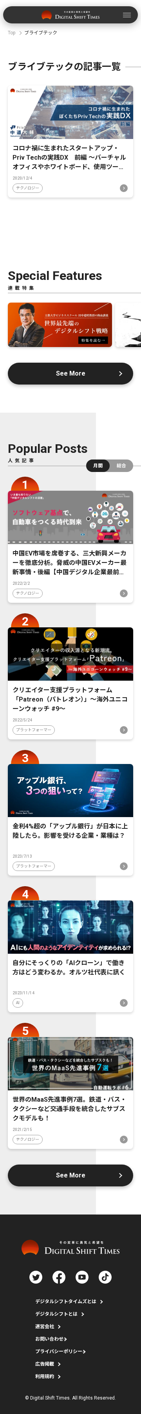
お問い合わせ (49, 1339)
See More (70, 373)
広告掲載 (44, 1364)
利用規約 (44, 1376)
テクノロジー (27, 188)
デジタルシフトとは (56, 1314)
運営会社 (44, 1326)
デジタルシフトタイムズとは (65, 1301)
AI (18, 1003)
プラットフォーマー (33, 730)
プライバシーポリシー (58, 1351)
